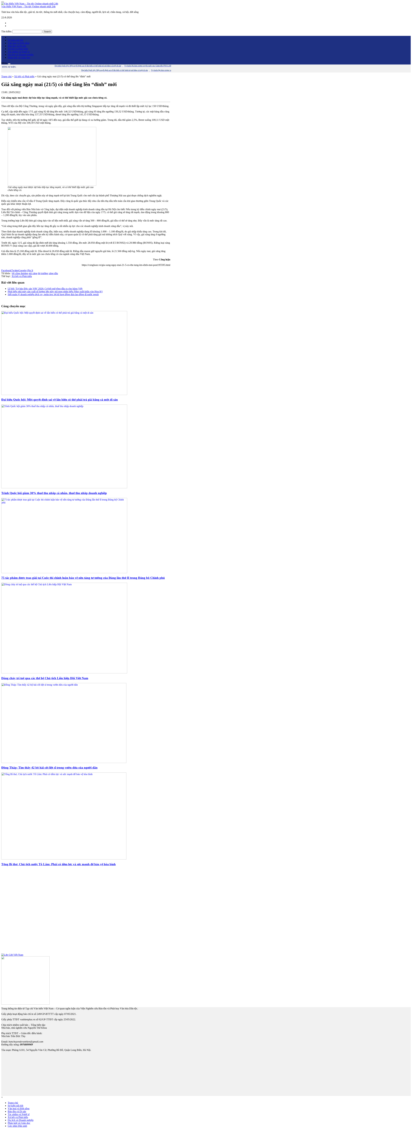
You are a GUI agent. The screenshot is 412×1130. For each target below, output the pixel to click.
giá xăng (33, 273)
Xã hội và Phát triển (18, 48)
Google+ (23, 270)
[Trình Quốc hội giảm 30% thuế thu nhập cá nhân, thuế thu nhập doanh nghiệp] (64, 487)
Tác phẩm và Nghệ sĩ (18, 51)
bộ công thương (20, 273)
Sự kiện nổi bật (15, 40)
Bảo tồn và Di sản (17, 46)
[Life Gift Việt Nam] (12, 954)
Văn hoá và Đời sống (18, 43)
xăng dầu (53, 273)
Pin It (30, 270)
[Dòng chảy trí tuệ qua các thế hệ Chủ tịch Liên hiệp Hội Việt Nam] (64, 672)
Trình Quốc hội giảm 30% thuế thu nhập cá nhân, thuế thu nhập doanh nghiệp (54, 493)
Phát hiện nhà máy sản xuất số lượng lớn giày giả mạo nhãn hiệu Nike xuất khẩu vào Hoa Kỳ (55, 291)
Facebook (6, 270)
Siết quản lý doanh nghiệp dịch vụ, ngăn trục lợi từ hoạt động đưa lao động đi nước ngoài (53, 294)
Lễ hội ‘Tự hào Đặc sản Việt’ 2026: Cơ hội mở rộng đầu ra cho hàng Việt (45, 288)
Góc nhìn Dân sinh (17, 1126)
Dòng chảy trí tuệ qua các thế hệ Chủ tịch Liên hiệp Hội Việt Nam (44, 678)
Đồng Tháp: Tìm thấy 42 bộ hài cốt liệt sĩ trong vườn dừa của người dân (49, 767)
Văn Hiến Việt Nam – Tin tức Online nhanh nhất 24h (28, 6)
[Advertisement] (85, 911)
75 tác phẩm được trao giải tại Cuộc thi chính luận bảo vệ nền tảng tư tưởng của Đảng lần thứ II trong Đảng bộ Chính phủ (83, 577)
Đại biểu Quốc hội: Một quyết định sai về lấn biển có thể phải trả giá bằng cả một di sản (59, 399)
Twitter (15, 270)
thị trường (43, 273)
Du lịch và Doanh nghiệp (20, 54)
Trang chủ (6, 76)
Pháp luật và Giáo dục (19, 57)
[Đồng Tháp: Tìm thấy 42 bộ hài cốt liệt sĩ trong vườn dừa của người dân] (63, 762)
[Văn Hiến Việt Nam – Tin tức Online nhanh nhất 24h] (29, 3)
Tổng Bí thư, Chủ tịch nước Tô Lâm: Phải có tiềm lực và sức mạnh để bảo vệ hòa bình (58, 864)
